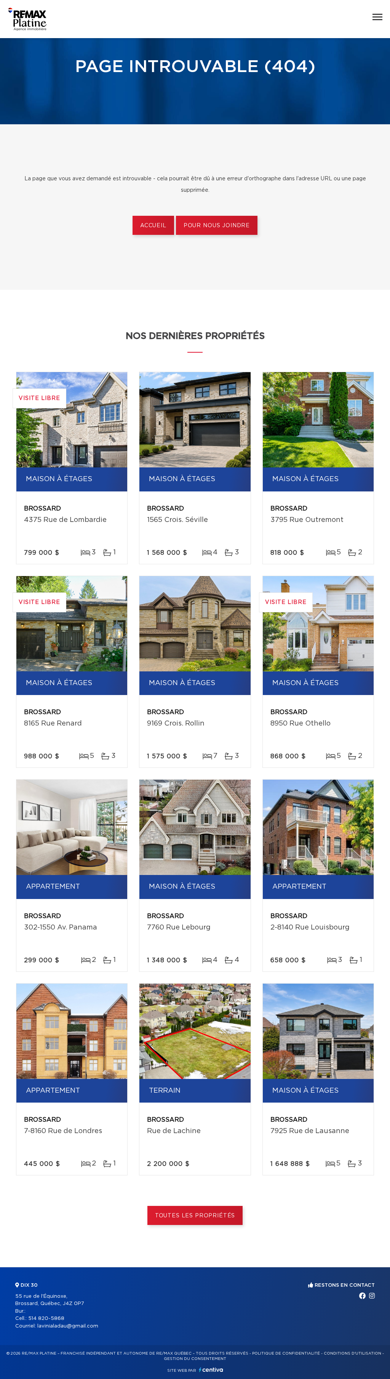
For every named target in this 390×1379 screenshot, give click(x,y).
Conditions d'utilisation (352, 1353)
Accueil (153, 225)
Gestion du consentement (195, 1359)
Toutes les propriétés (195, 1215)
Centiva (211, 1369)
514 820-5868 (46, 1318)
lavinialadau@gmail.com (67, 1326)
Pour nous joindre (217, 225)
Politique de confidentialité (286, 1353)
